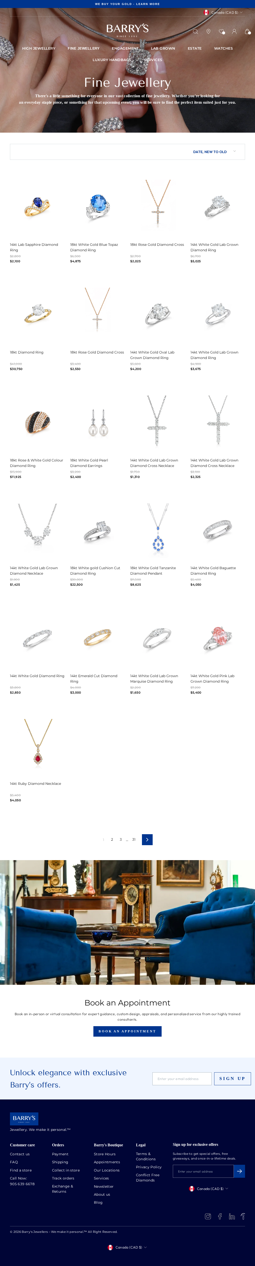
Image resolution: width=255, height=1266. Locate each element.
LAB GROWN (163, 48)
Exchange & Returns (62, 1189)
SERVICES (153, 60)
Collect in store (66, 1170)
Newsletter (104, 1186)
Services (101, 1178)
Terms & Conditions (146, 1157)
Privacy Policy (149, 1167)
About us (102, 1194)
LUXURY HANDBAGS (112, 60)
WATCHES (223, 48)
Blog (98, 1202)
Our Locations (107, 1170)
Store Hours (105, 1154)
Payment (60, 1154)
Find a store (21, 1170)
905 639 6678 (22, 1184)
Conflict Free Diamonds (148, 1178)
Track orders (63, 1178)
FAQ (14, 1162)
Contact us (20, 1154)
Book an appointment (127, 1031)
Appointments (107, 1162)
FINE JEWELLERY (83, 48)
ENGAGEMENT (125, 48)
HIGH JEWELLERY (38, 48)
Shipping (60, 1162)
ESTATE (195, 48)
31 (134, 839)
